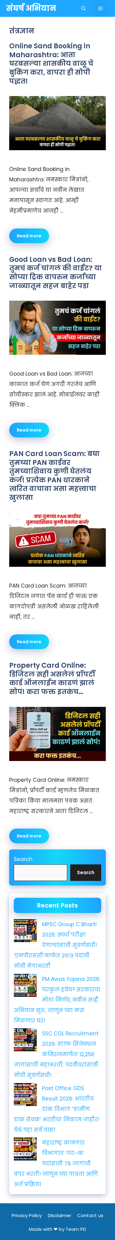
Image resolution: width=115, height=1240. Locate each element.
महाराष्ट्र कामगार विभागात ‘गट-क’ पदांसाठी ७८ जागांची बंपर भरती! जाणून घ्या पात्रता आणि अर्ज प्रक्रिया (56, 1163)
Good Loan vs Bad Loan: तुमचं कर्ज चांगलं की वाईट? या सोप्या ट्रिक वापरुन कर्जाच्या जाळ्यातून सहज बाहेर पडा (55, 273)
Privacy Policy (27, 1215)
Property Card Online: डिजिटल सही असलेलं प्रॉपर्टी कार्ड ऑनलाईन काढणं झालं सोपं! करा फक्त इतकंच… (52, 678)
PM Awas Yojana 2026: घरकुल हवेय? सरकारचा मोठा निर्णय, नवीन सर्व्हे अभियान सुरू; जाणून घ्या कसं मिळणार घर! (57, 999)
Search (23, 859)
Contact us (90, 1215)
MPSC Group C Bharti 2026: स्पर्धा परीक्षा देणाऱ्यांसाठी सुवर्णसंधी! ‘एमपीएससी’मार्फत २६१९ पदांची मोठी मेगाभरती (55, 945)
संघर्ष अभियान (31, 8)
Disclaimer (59, 1215)
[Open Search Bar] (83, 8)
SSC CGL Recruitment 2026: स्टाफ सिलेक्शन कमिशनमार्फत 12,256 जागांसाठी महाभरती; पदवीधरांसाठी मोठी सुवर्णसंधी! (56, 1054)
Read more (29, 236)
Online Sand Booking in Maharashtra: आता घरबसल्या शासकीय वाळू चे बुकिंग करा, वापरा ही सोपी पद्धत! (51, 63)
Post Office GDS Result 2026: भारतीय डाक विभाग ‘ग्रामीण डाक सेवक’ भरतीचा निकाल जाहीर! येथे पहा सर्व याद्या (56, 1109)
